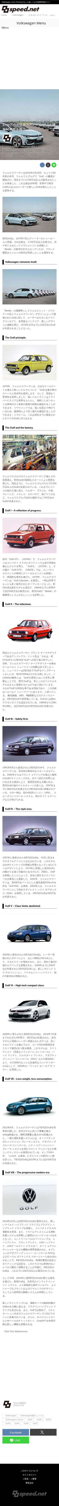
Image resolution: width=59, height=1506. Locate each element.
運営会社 (29, 1483)
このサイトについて (29, 1471)
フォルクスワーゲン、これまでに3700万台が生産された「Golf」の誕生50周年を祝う (29, 125)
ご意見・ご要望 (29, 1479)
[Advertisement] (29, 58)
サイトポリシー (29, 1475)
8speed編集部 (19, 137)
